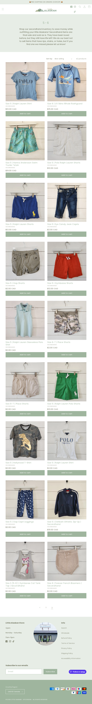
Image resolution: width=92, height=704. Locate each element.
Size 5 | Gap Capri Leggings (20, 522)
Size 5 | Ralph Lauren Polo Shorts (63, 404)
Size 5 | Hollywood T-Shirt (18, 462)
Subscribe (50, 671)
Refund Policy (66, 638)
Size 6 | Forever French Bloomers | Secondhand (64, 584)
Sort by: (49, 59)
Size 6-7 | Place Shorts (58, 342)
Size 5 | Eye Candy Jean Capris (63, 224)
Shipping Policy (67, 653)
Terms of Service (68, 643)
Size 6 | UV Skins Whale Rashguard (64, 103)
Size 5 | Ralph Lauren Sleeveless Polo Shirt (24, 343)
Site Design (27, 699)
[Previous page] (39, 607)
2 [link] (52, 607)
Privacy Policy (66, 648)
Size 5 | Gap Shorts (15, 283)
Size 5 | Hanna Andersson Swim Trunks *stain (21, 163)
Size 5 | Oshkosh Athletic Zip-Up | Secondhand (64, 523)
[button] (2, 9)
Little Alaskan (16, 699)
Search (64, 628)
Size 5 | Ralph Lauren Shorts (20, 224)
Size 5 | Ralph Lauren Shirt (19, 103)
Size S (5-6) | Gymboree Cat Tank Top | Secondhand (23, 584)
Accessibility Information (71, 658)
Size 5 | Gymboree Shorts (60, 283)
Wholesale (65, 633)
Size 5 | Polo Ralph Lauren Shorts (63, 162)
